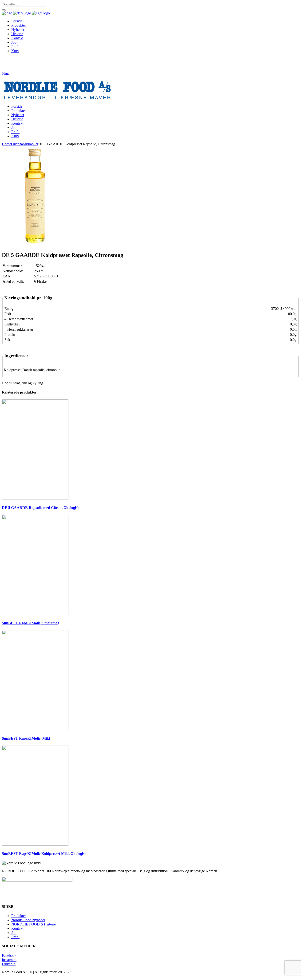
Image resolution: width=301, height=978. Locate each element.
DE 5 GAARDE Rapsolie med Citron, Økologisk (40, 508)
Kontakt (17, 928)
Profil (15, 937)
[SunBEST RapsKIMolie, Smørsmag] (35, 614)
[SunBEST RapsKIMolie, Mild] (35, 729)
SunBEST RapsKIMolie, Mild (26, 738)
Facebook (9, 956)
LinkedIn (9, 964)
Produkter (18, 916)
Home (6, 144)
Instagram (9, 960)
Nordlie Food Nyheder (28, 920)
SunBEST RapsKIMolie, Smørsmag (30, 623)
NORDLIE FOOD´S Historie (33, 924)
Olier (15, 144)
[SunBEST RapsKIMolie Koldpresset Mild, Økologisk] (35, 844)
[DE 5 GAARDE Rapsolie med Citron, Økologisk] (35, 498)
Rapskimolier (28, 144)
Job (13, 933)
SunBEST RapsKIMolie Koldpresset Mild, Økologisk (44, 854)
